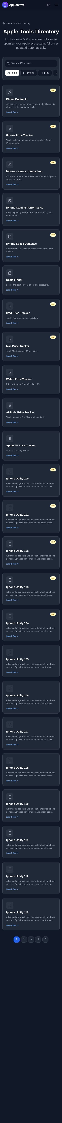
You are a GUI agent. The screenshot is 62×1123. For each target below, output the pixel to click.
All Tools (12, 73)
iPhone (30, 73)
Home (9, 23)
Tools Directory (23, 23)
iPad (46, 73)
